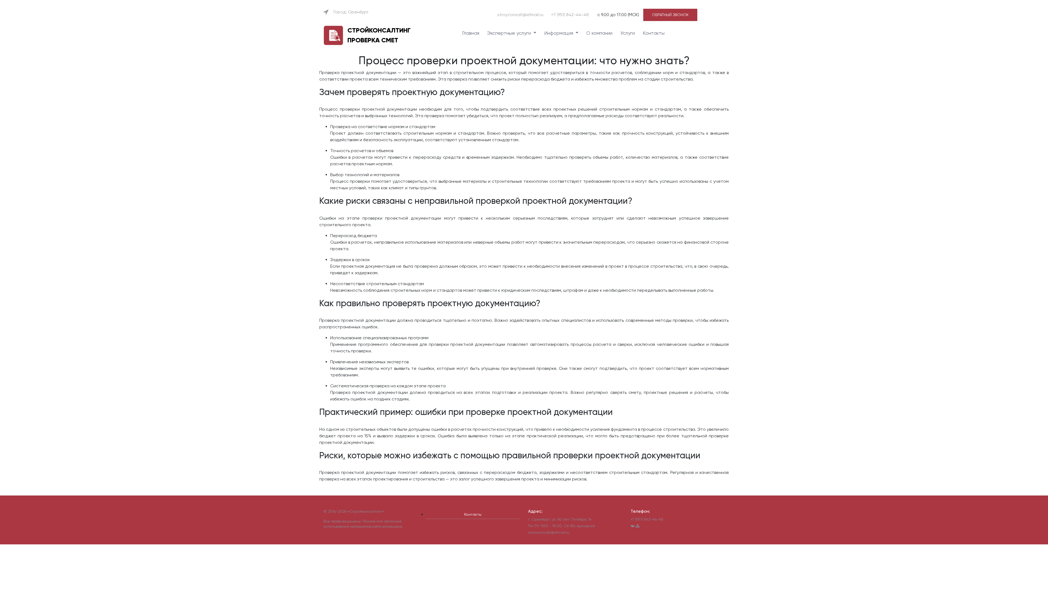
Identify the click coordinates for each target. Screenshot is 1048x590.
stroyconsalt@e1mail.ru (520, 14)
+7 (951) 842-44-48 (570, 14)
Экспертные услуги (509, 33)
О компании (599, 33)
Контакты (654, 33)
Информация (559, 33)
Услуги (627, 33)
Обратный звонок (670, 15)
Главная (470, 33)
